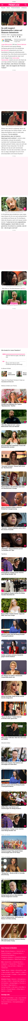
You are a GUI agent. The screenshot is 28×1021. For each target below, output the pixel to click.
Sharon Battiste (21, 44)
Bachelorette (5, 50)
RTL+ (24, 288)
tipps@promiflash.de (7, 381)
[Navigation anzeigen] (2, 4)
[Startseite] (14, 4)
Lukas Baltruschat (6, 44)
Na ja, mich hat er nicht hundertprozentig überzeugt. (14, 363)
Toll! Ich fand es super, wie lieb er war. (15, 356)
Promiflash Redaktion (16, 34)
